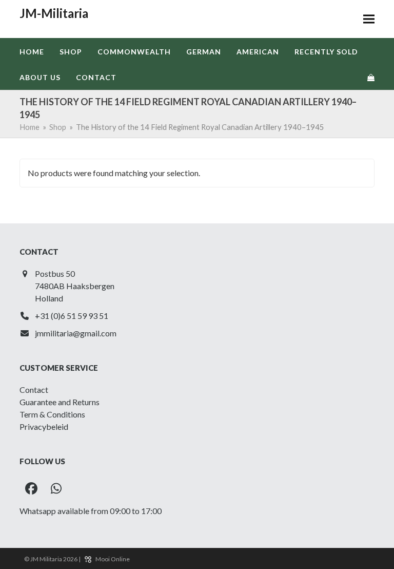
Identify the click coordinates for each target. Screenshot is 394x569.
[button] (369, 19)
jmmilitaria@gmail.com (75, 333)
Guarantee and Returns (59, 402)
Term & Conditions (52, 414)
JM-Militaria (53, 13)
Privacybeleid (43, 426)
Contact (33, 389)
